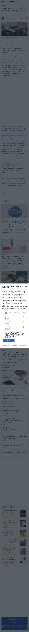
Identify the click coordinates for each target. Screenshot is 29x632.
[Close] (26, 286)
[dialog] (14, 316)
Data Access (14, 345)
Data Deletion (6, 345)
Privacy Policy (23, 345)
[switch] (23, 316)
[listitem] (14, 313)
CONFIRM (9, 340)
